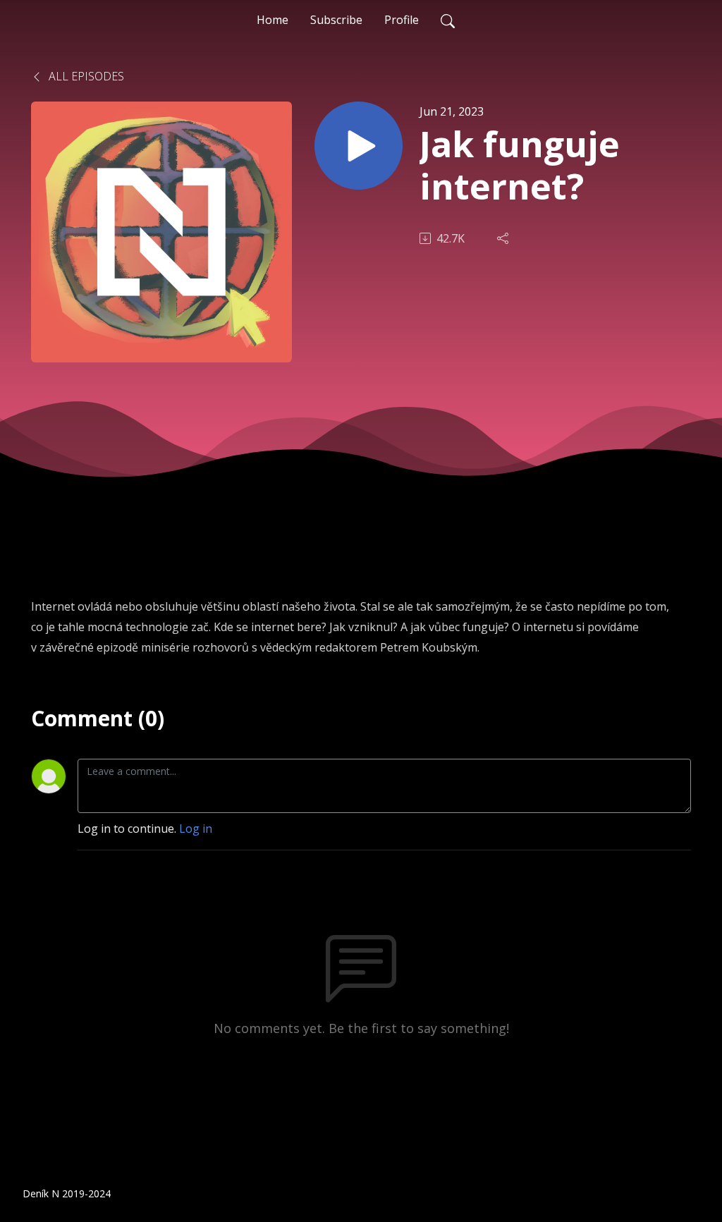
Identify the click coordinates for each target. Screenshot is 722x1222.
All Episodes (85, 76)
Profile (401, 20)
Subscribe (336, 20)
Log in (195, 828)
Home (272, 20)
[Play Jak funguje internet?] (358, 146)
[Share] (504, 238)
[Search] (447, 20)
